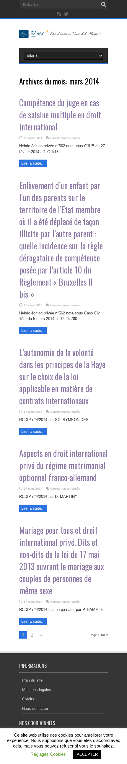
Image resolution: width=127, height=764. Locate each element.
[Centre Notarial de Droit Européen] (63, 33)
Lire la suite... (33, 163)
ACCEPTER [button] (87, 754)
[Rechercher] (103, 4)
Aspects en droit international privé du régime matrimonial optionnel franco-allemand (63, 465)
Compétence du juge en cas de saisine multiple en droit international (60, 115)
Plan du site (32, 680)
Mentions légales (36, 689)
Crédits (28, 699)
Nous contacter (35, 708)
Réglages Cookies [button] (48, 754)
